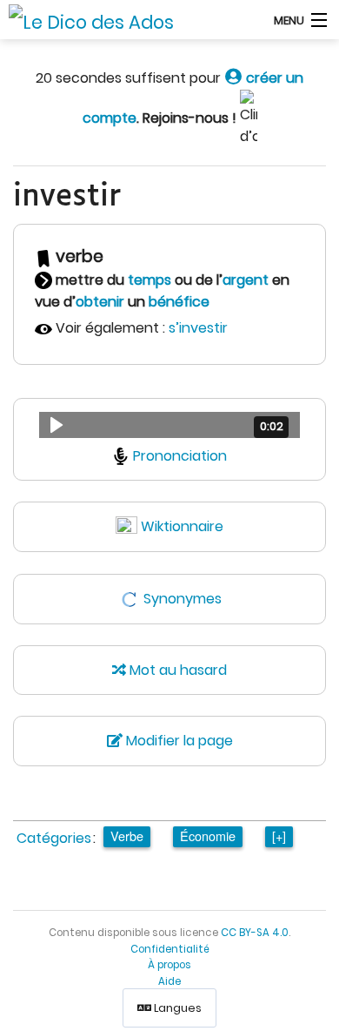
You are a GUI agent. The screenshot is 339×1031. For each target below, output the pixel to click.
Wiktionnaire (182, 526)
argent (246, 280)
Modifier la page (178, 741)
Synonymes (182, 599)
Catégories (54, 838)
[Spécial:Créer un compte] (233, 78)
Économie (208, 835)
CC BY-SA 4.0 (255, 933)
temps (149, 280)
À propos (169, 965)
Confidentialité (169, 949)
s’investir (198, 328)
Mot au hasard (176, 670)
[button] (169, 425)
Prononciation (180, 456)
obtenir (100, 302)
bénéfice (179, 302)
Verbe (126, 835)
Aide (169, 981)
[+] (279, 835)
